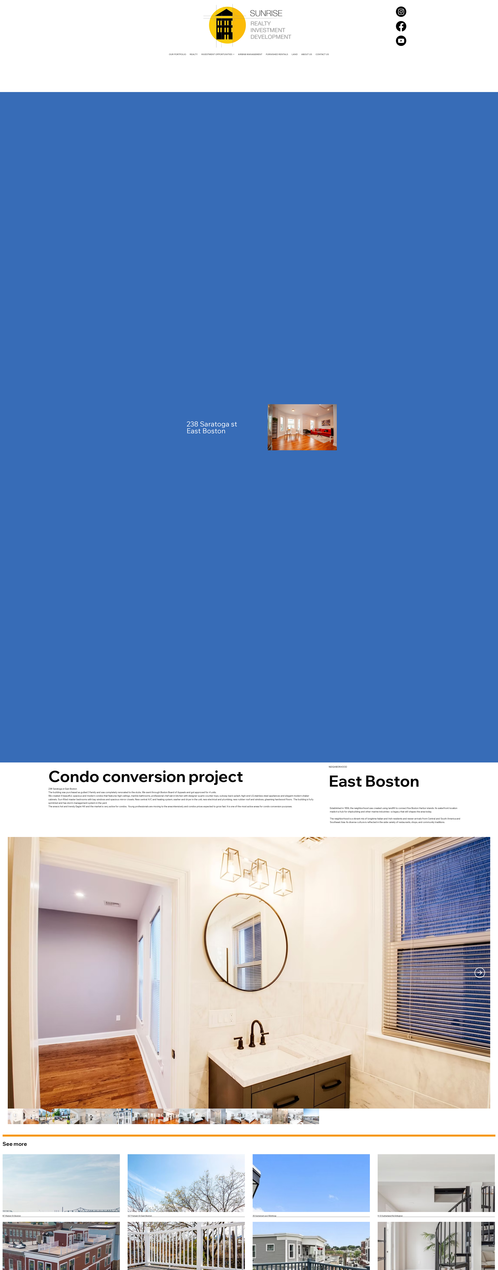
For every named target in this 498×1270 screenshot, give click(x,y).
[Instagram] (401, 11)
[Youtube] (401, 41)
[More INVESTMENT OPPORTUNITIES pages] (233, 54)
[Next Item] (479, 972)
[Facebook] (401, 26)
